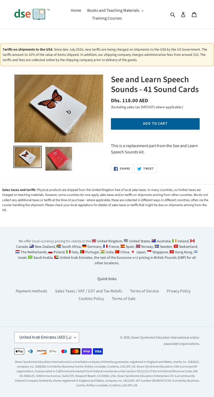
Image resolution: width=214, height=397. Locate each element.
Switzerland (188, 246)
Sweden (166, 246)
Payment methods (31, 291)
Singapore (160, 252)
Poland (59, 252)
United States (139, 241)
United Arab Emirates (76, 257)
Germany (94, 246)
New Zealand (45, 246)
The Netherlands (34, 252)
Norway (147, 246)
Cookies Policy (91, 299)
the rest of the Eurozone (113, 257)
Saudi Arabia (43, 257)
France (114, 246)
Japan (141, 252)
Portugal (92, 252)
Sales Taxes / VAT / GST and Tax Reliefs (88, 291)
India (110, 252)
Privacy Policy (179, 291)
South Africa (71, 246)
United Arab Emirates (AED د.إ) (45, 337)
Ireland (183, 241)
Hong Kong (183, 252)
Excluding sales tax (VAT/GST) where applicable (146, 107)
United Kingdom (109, 241)
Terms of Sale (123, 299)
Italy (75, 252)
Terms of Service (144, 291)
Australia (164, 241)
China (124, 252)
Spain (130, 246)
